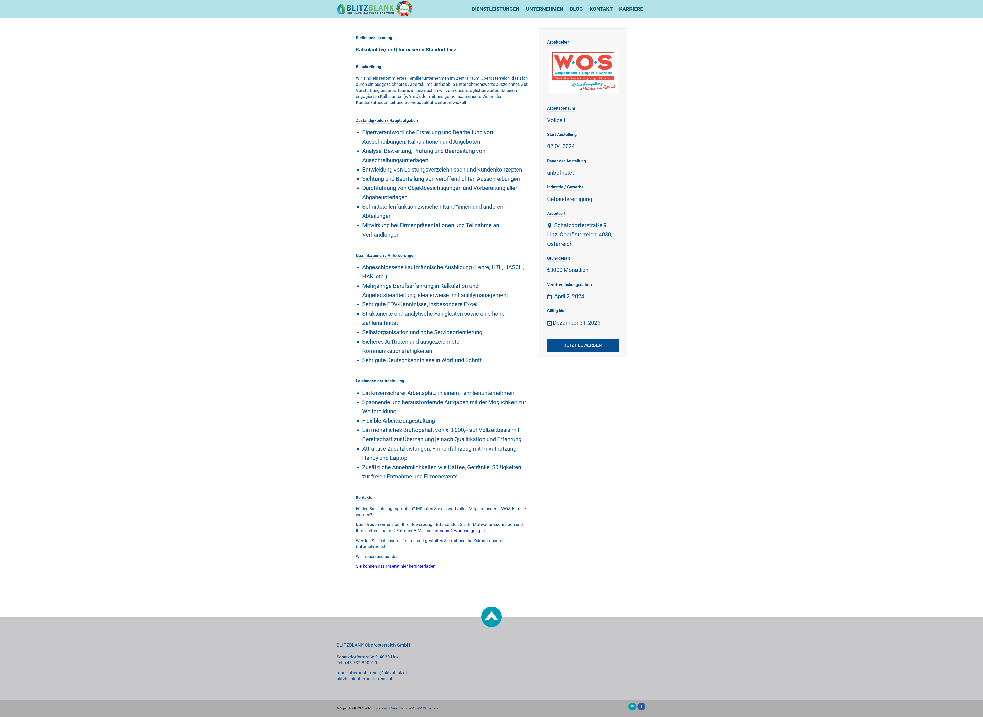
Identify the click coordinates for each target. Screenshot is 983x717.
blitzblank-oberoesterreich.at (364, 678)
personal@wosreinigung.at (459, 530)
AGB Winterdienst (428, 708)
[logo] (374, 9)
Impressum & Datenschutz (390, 708)
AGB (412, 708)
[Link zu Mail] (632, 706)
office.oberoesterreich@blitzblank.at (372, 672)
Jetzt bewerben (583, 345)
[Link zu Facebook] (641, 706)
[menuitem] (495, 9)
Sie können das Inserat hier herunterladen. (396, 566)
